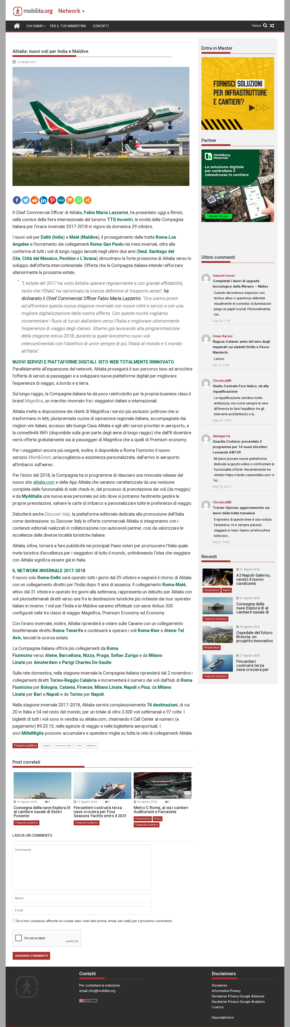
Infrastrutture (142, 818)
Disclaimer (219, 985)
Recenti (209, 556)
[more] (88, 200)
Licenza (217, 1007)
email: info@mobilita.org (97, 991)
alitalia (47, 745)
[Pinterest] (52, 200)
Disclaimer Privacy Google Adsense (238, 996)
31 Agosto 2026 (27, 801)
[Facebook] (17, 200)
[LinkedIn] (43, 200)
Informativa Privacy (226, 991)
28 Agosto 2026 (250, 626)
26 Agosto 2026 (147, 801)
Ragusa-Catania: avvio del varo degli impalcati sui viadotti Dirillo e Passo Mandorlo (241, 347)
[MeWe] (61, 200)
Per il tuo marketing (68, 26)
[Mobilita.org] (17, 25)
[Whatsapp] (79, 200)
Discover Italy (63, 745)
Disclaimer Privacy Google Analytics (238, 1002)
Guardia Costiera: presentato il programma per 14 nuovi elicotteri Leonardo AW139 (240, 446)
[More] (88, 200)
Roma (157, 818)
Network (69, 11)
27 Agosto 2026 (87, 801)
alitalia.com (44, 482)
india (79, 745)
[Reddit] (35, 200)
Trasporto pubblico (25, 745)
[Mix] (70, 200)
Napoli (226, 590)
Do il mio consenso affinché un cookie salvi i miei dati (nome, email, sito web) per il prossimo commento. (94, 921)
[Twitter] (26, 200)
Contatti (101, 26)
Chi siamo (35, 26)
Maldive (91, 745)
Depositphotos (223, 1017)
